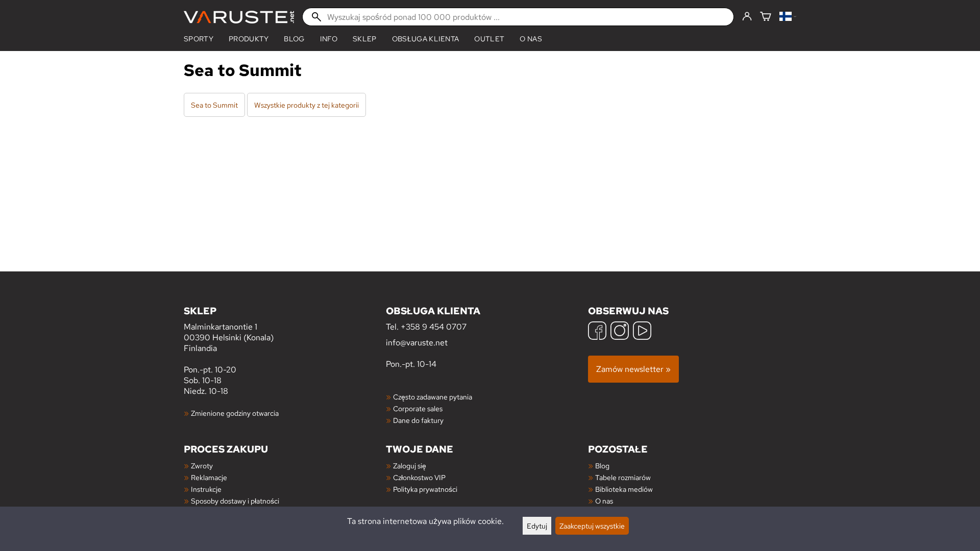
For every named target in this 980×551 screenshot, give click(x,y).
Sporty (198, 38)
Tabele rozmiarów (623, 477)
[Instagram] (619, 331)
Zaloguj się (409, 465)
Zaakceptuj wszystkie (592, 526)
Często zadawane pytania (432, 397)
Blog (602, 465)
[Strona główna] (239, 17)
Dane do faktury (418, 420)
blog (294, 38)
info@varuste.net (417, 342)
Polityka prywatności (425, 489)
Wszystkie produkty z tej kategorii (306, 105)
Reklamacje (209, 477)
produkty (249, 38)
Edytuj (537, 526)
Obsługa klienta (425, 38)
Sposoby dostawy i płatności (235, 501)
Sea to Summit (214, 105)
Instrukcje (206, 489)
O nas (531, 38)
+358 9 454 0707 (434, 326)
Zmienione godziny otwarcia (235, 413)
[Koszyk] (765, 17)
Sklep (365, 38)
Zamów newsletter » (633, 369)
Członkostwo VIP (419, 477)
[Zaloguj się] (747, 17)
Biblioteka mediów (624, 489)
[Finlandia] (787, 17)
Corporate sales (418, 408)
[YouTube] (642, 331)
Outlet (489, 38)
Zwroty (202, 465)
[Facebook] (597, 331)
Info (328, 38)
